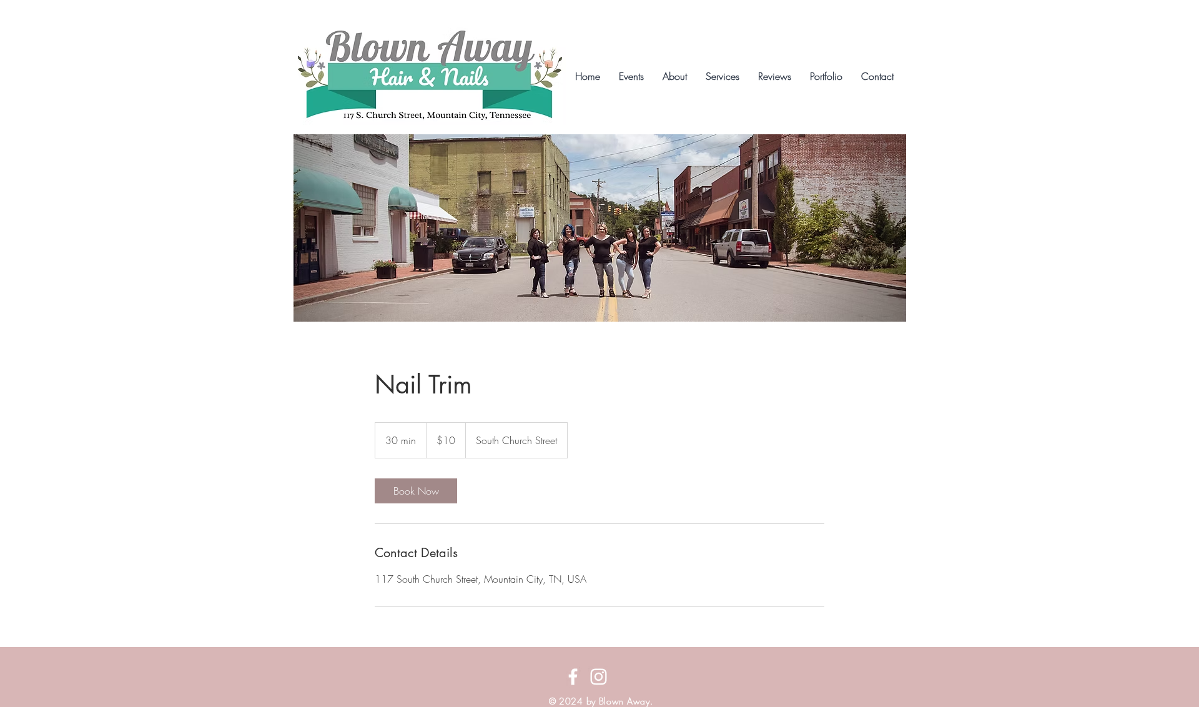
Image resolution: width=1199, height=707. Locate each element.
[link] (416, 490)
